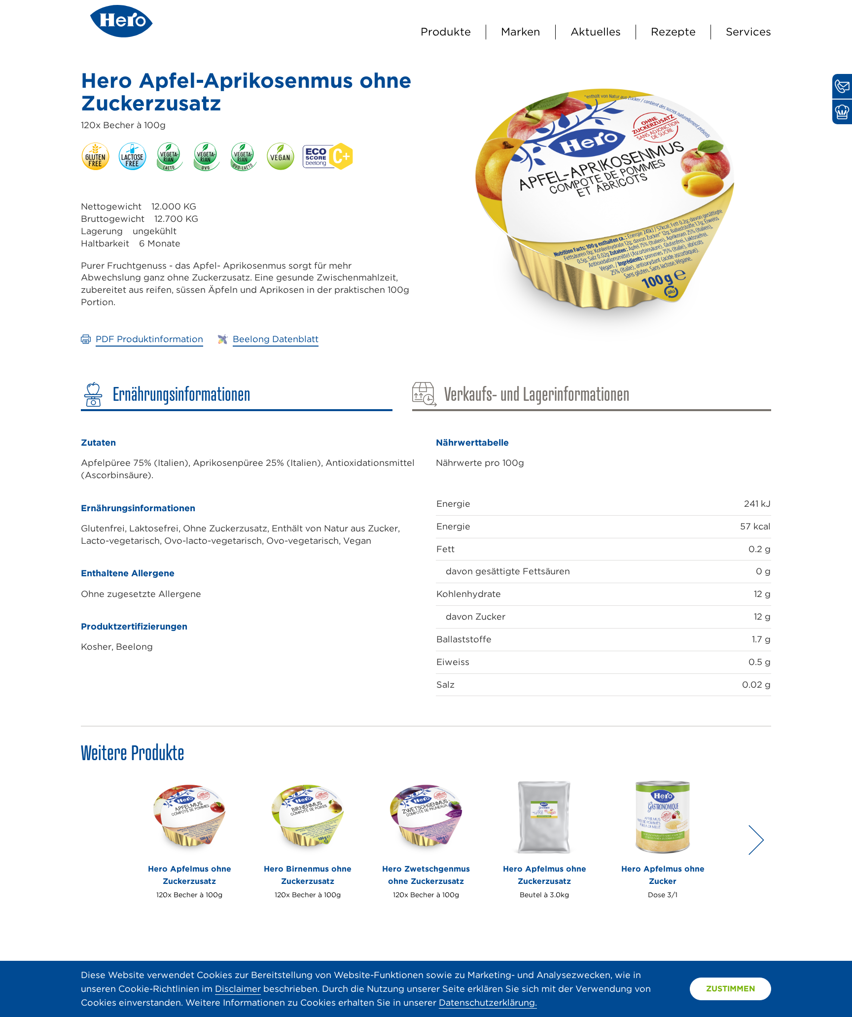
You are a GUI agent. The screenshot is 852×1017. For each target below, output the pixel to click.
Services (748, 31)
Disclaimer (238, 988)
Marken (520, 31)
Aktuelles (595, 31)
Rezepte (673, 31)
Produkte (446, 31)
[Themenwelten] (842, 112)
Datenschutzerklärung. (488, 1002)
